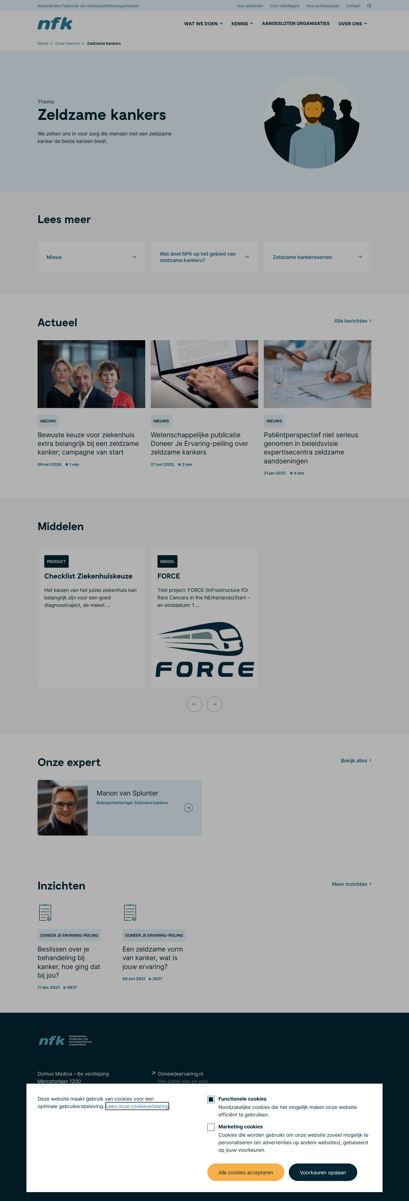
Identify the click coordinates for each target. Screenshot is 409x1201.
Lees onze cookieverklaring (137, 1106)
